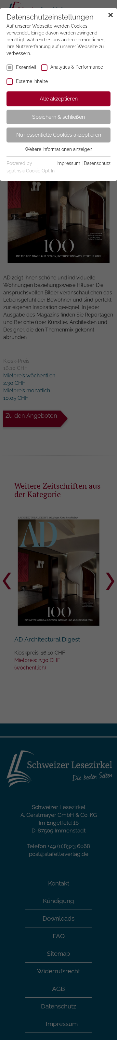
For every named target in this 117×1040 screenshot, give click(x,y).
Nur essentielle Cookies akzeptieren (58, 135)
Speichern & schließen (58, 117)
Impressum (68, 163)
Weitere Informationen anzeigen (58, 149)
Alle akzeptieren (59, 99)
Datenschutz (97, 163)
